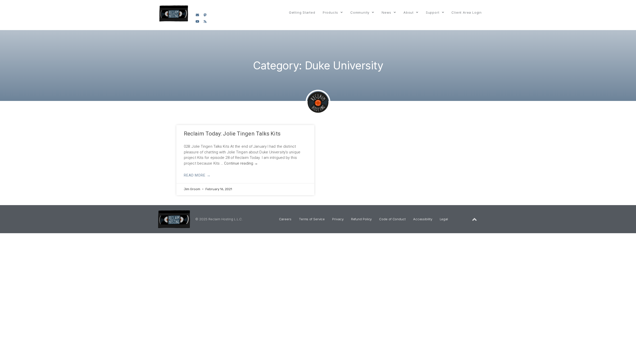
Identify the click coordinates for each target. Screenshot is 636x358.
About (408, 12)
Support (432, 12)
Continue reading (241, 163)
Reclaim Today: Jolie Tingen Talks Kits (232, 134)
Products (330, 12)
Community (359, 12)
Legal (444, 219)
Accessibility (422, 219)
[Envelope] (197, 15)
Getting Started (302, 12)
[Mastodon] (205, 15)
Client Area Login (466, 12)
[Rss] (205, 21)
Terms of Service (312, 219)
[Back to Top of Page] (474, 219)
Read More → (197, 175)
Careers (285, 219)
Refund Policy (361, 219)
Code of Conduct (392, 219)
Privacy (337, 219)
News (386, 12)
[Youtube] (197, 21)
